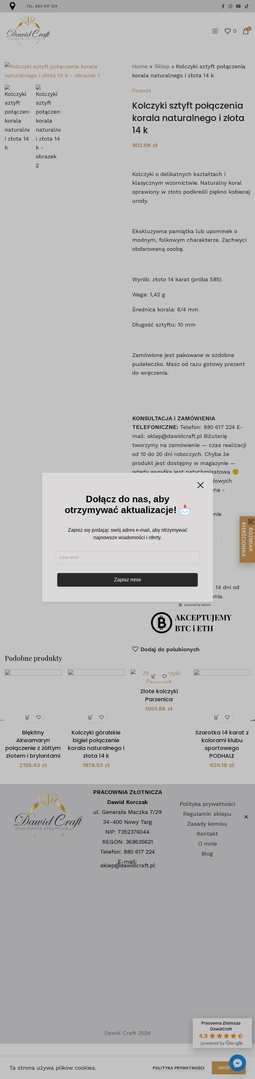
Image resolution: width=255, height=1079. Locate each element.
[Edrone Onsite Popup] (127, 539)
